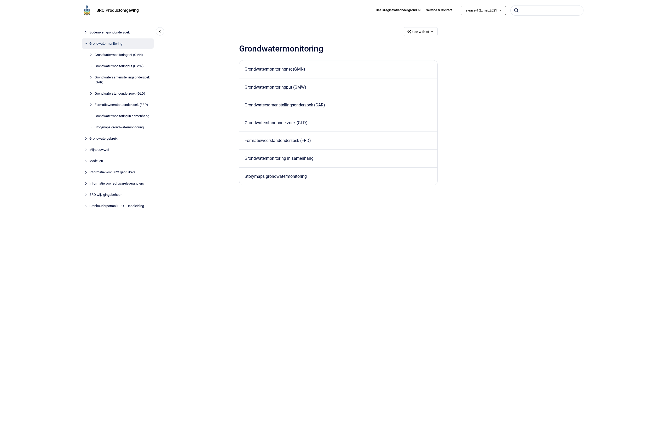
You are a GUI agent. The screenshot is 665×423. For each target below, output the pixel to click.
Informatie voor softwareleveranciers (116, 183)
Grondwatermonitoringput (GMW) (119, 66)
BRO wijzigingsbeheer (105, 195)
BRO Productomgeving (117, 10)
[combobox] (547, 10)
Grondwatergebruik (103, 138)
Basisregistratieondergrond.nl (398, 10)
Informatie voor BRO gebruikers (112, 172)
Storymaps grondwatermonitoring (119, 127)
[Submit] (516, 10)
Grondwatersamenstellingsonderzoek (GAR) (122, 79)
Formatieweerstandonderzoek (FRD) (121, 105)
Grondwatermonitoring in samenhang (122, 116)
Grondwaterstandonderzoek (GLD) (120, 93)
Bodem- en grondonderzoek (109, 32)
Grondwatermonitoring (105, 43)
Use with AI (420, 32)
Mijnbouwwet (99, 150)
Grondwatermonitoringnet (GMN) (119, 55)
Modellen (96, 161)
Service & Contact (439, 10)
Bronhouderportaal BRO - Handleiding (116, 206)
